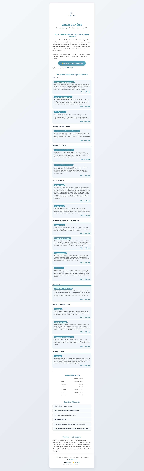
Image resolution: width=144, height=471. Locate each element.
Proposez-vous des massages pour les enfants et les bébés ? (72, 428)
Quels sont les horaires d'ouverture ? (65, 415)
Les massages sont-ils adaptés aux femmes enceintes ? (70, 424)
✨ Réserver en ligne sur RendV (72, 63)
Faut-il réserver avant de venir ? (64, 406)
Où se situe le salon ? (61, 419)
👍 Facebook (76, 462)
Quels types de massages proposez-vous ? (67, 410)
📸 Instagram (67, 462)
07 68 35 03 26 (69, 68)
